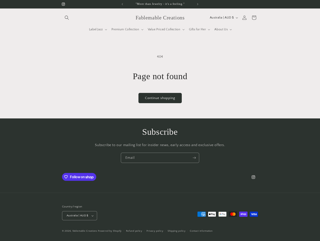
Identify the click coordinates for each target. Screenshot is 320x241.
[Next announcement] (197, 4)
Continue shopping (160, 98)
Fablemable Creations (84, 231)
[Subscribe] (194, 158)
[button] (67, 17)
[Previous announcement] (122, 4)
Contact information (201, 231)
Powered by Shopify (110, 231)
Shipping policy (177, 231)
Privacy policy (155, 231)
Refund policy (134, 231)
